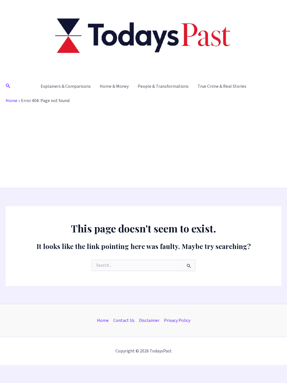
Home (11, 101)
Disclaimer (149, 320)
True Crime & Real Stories (222, 86)
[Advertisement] (143, 146)
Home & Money (114, 86)
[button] (8, 86)
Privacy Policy (177, 320)
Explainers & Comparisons (66, 86)
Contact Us (124, 320)
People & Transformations (163, 86)
